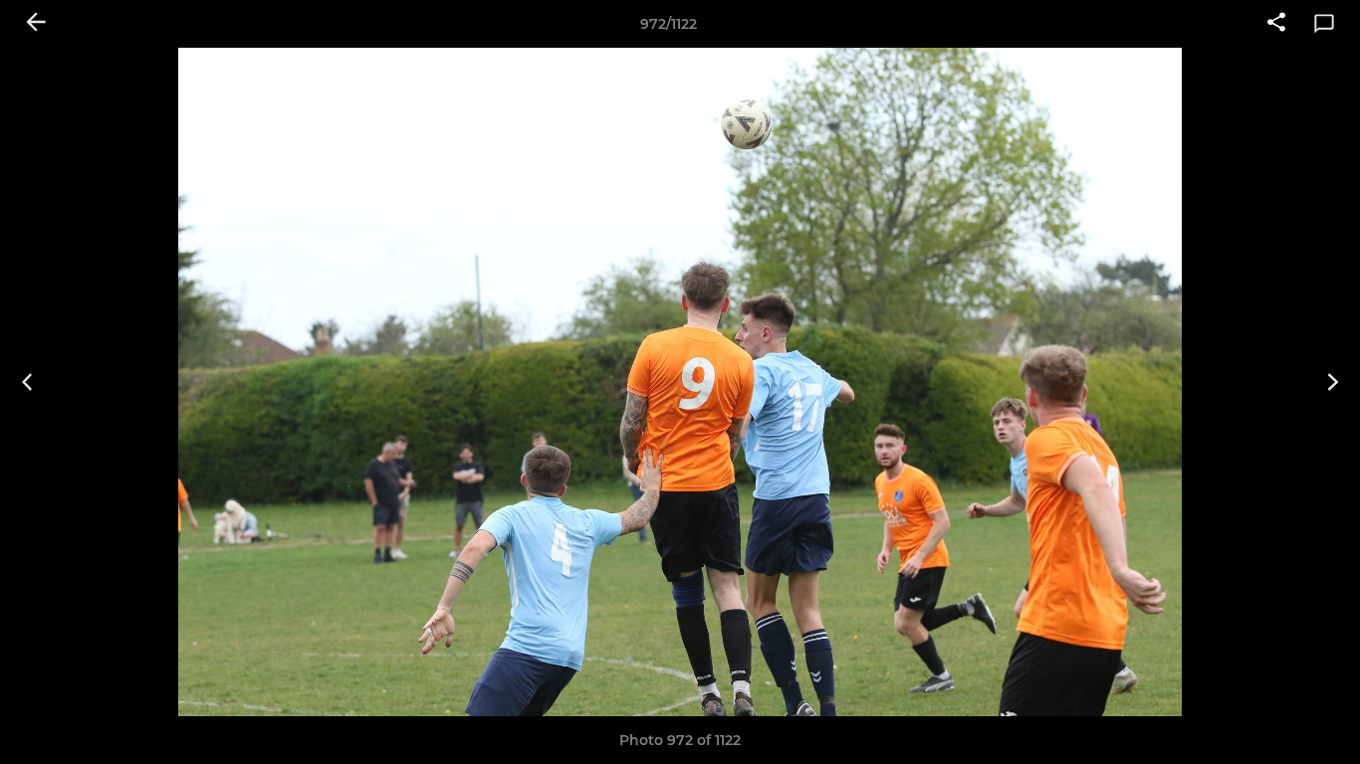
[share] (1276, 24)
